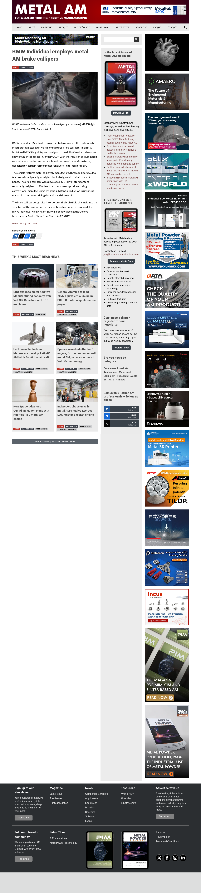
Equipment (40, 314)
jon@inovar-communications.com (121, 254)
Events (157, 27)
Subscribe (23, 817)
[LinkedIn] (15, 236)
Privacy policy (163, 837)
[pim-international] (100, 851)
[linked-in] (183, 857)
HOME (19, 27)
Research (122, 376)
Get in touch (165, 816)
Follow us (24, 859)
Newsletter (122, 27)
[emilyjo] (27, 236)
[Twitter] (21, 236)
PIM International (59, 838)
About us (160, 832)
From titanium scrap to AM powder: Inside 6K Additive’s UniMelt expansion (121, 150)
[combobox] (121, 39)
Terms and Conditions (167, 841)
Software (109, 379)
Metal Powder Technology (63, 843)
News (32, 27)
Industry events (128, 803)
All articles (126, 798)
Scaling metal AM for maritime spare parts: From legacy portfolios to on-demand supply (123, 160)
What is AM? (102, 27)
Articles (63, 27)
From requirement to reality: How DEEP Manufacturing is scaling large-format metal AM (122, 139)
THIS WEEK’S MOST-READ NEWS (36, 257)
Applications (41, 369)
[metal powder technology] (136, 851)
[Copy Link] (33, 236)
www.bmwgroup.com (24, 223)
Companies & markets (116, 368)
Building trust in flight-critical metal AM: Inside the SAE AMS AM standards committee (123, 170)
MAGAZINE (46, 27)
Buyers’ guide (82, 27)
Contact (172, 27)
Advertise (141, 27)
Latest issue (56, 794)
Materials (124, 372)
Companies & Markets (67, 315)
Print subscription (59, 803)
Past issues (56, 798)
